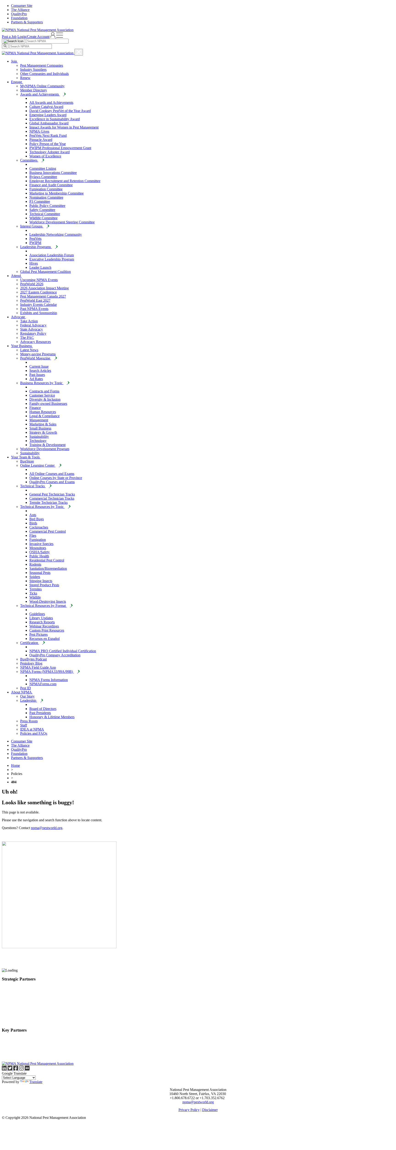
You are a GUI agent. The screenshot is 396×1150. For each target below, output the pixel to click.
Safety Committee (42, 210)
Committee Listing (42, 168)
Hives (33, 263)
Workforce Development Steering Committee (62, 222)
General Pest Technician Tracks (52, 494)
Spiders (34, 577)
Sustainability (39, 436)
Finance (35, 408)
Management (38, 420)
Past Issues (37, 375)
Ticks (33, 593)
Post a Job (9, 36)
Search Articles (40, 370)
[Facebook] (16, 1069)
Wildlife (35, 597)
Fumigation (37, 540)
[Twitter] (10, 1069)
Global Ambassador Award (49, 123)
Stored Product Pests (44, 585)
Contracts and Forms (44, 391)
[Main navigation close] (78, 52)
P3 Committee (39, 201)
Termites (35, 589)
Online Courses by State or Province (55, 478)
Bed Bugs (36, 519)
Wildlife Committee (43, 218)
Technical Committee (44, 214)
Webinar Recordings (44, 626)
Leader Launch (40, 267)
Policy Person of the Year (47, 144)
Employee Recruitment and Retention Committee (64, 181)
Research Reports (42, 622)
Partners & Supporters (27, 22)
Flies (32, 535)
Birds (33, 523)
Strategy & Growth (43, 432)
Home (15, 765)
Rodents (35, 564)
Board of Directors (42, 709)
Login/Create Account (33, 36)
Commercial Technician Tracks (51, 498)
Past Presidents (40, 713)
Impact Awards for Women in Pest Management (64, 127)
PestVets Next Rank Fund (48, 135)
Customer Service (42, 395)
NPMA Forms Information (48, 680)
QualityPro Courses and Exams (52, 482)
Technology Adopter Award (49, 152)
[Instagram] (22, 1069)
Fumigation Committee (46, 189)
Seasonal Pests (39, 573)
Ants (32, 515)
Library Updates (41, 618)
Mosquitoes (37, 548)
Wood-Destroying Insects (47, 601)
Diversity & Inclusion (44, 399)
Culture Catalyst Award (46, 107)
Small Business (40, 428)
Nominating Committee (46, 197)
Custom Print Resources (46, 630)
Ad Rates (36, 379)
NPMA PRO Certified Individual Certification (62, 651)
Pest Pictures (38, 634)
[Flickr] (27, 1069)
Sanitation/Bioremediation (48, 568)
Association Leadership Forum (51, 255)
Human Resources (42, 412)
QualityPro (19, 14)
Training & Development (47, 445)
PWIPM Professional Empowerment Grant (60, 148)
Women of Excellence (45, 156)
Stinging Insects (40, 581)
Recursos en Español (44, 639)
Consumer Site (21, 6)
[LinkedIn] (5, 1069)
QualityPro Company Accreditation (54, 655)
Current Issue (39, 366)
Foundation (19, 18)
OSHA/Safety (39, 552)
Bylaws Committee (43, 177)
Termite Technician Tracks (48, 502)
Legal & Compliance (44, 416)
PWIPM (35, 243)
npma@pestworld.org (46, 828)
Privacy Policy (189, 1110)
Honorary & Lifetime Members (51, 717)
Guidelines (37, 614)
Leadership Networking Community (55, 234)
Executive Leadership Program (51, 259)
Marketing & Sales (42, 424)
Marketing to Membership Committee (56, 193)
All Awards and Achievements (51, 102)
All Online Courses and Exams (51, 474)
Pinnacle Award (40, 140)
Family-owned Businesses (48, 403)
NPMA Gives (39, 131)
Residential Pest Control (46, 560)
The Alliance (20, 10)
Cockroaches (38, 527)
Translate (35, 1082)
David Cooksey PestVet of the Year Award (60, 111)
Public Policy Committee (47, 206)
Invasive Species (41, 544)
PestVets (35, 239)
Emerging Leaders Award (47, 115)
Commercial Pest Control (47, 531)
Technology (38, 441)
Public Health (39, 556)
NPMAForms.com (42, 684)
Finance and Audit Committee (51, 185)
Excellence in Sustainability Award (54, 119)
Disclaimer (210, 1110)
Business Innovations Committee (53, 173)
